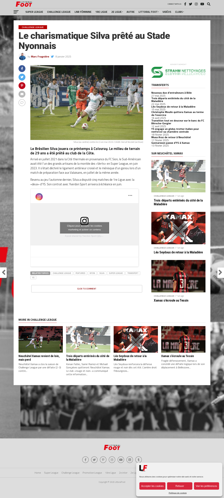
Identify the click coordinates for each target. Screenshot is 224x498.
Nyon (92, 273)
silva (101, 273)
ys (33, 277)
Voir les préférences (206, 486)
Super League (34, 12)
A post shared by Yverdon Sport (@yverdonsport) (89, 236)
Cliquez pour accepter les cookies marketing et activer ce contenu (84, 227)
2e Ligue (116, 12)
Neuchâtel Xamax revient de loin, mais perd (39, 357)
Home (38, 473)
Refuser (179, 486)
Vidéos (167, 12)
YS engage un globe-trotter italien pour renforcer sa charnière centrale (175, 130)
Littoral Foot (148, 12)
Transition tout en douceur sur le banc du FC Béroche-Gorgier (177, 122)
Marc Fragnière (40, 56)
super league (116, 273)
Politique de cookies (178, 492)
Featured (80, 273)
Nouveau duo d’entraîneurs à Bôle (171, 93)
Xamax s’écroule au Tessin (171, 300)
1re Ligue (101, 12)
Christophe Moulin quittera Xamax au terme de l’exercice (177, 113)
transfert (132, 273)
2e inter (123, 473)
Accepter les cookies (152, 486)
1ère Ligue (110, 473)
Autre (131, 12)
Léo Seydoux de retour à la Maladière (173, 107)
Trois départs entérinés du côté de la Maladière (173, 99)
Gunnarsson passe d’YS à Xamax (170, 143)
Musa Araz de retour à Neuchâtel (171, 137)
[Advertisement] (112, 412)
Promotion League (92, 473)
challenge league (62, 273)
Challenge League (59, 12)
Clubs (179, 12)
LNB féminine (83, 12)
